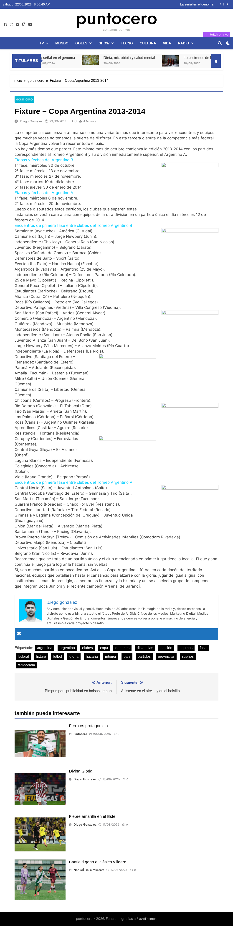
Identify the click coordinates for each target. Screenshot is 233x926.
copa (104, 648)
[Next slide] (227, 4)
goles (81, 43)
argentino (67, 648)
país (127, 656)
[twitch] (23, 24)
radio (183, 43)
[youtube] (30, 24)
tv (42, 43)
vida (167, 43)
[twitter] (17, 24)
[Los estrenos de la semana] (152, 61)
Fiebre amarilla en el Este (92, 816)
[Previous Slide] (220, 4)
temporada (26, 665)
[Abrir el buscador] (220, 43)
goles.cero (24, 99)
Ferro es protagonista (88, 726)
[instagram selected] (12, 24)
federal (23, 656)
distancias (145, 648)
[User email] (19, 634)
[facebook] (6, 24)
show (104, 43)
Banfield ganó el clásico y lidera (97, 862)
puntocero (116, 18)
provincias (166, 656)
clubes (87, 648)
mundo (61, 43)
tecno (127, 43)
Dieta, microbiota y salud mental (189, 4)
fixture (41, 656)
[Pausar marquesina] (216, 61)
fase (203, 648)
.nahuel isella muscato (88, 869)
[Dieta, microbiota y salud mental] (72, 60)
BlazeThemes (146, 919)
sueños (188, 656)
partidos (144, 656)
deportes (122, 648)
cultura (148, 43)
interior (110, 656)
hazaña (92, 656)
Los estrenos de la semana (187, 58)
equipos (186, 648)
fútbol (57, 656)
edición (166, 648)
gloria (74, 656)
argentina (44, 648)
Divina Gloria (80, 771)
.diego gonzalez (30, 121)
